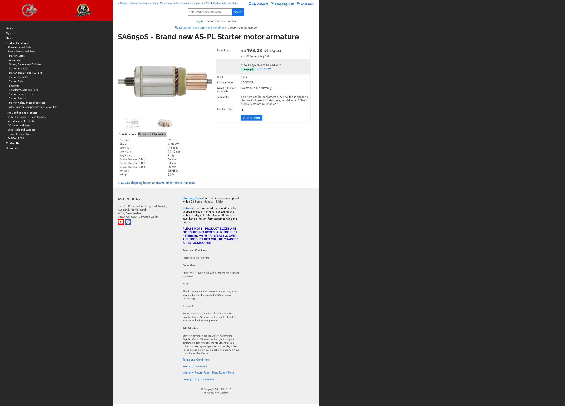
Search (238, 12)
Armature (15, 60)
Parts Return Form (223, 373)
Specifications (127, 134)
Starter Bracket (17, 98)
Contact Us (12, 143)
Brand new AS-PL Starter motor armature (215, 3)
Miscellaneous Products (21, 121)
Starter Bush (16, 81)
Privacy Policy (191, 379)
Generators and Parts (19, 134)
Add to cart (251, 118)
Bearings (14, 85)
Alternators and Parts (19, 47)
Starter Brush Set (18, 77)
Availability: (223, 97)
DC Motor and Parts (19, 125)
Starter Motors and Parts (21, 51)
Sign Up (10, 33)
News (9, 38)
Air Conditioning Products (22, 112)
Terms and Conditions (196, 360)
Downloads (12, 148)
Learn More (263, 68)
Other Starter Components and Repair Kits (33, 107)
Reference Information (152, 134)
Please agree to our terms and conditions (200, 27)
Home (9, 28)
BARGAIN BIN (16, 138)
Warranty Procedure (195, 366)
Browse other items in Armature (175, 183)
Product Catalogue (17, 43)
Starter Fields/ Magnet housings (27, 102)
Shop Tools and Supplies (21, 129)
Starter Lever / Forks (21, 94)
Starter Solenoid (18, 68)
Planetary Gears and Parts (23, 90)
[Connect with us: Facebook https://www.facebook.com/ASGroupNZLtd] (128, 222)
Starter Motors (17, 55)
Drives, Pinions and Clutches (25, 64)
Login (199, 21)
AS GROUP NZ (223, 389)
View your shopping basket (134, 183)
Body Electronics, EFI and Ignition (27, 117)
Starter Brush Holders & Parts (25, 73)
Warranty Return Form (196, 373)
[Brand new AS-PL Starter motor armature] (165, 116)
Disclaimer (207, 379)
